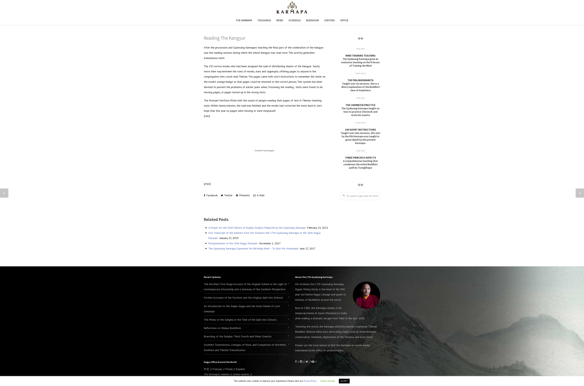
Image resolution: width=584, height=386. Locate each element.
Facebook (211, 195)
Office (344, 20)
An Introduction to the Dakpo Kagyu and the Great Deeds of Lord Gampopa (242, 308)
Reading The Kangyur (224, 38)
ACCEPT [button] (344, 381)
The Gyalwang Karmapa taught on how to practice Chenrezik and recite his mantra (360, 110)
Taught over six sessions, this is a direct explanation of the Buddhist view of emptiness (360, 85)
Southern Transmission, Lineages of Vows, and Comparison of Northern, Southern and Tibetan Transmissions (245, 347)
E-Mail (260, 195)
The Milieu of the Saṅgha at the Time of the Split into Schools (240, 319)
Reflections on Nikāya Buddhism (222, 328)
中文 (206, 369)
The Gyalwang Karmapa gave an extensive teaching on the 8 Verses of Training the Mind (360, 60)
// (309, 361)
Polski (229, 369)
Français (217, 369)
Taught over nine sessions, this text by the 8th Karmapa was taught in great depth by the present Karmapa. (360, 136)
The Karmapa (244, 20)
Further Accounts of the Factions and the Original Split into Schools (243, 297)
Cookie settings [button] (327, 380)
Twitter (228, 195)
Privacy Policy (310, 380)
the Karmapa (318, 308)
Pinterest (244, 195)
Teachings (264, 20)
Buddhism (312, 20)
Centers (329, 20)
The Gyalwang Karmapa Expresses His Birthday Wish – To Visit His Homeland (253, 248)
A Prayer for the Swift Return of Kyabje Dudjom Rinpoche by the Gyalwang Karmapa (257, 227)
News (279, 20)
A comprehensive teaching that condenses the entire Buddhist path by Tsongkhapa (360, 162)
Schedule (295, 20)
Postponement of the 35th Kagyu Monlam (232, 243)
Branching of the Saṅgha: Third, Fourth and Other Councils (237, 336)
